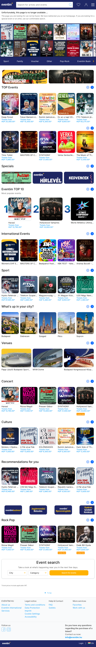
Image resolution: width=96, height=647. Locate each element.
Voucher (35, 61)
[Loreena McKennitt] (33, 32)
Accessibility (31, 616)
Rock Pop (8, 520)
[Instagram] (9, 629)
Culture (7, 422)
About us (6, 604)
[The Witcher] (59, 32)
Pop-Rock (64, 61)
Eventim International (12, 607)
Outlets (52, 607)
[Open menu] (92, 4)
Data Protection (32, 607)
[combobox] (42, 5)
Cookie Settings (32, 613)
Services (6, 610)
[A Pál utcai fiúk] (7, 32)
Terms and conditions (35, 604)
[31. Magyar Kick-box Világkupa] (59, 48)
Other (49, 61)
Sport (6, 61)
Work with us (79, 607)
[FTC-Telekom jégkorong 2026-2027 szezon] (7, 48)
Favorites (77, 604)
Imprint (28, 610)
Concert (7, 381)
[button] (3, 40)
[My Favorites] (78, 4)
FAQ (50, 604)
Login (81, 643)
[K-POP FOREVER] (73, 32)
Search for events (69, 573)
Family (20, 61)
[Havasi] (86, 48)
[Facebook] (4, 629)
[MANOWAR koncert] (73, 48)
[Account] (86, 4)
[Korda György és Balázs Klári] (86, 32)
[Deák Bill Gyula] (20, 48)
